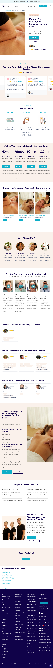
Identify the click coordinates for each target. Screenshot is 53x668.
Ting (11, 93)
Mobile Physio (17, 615)
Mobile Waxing (17, 623)
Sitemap (3, 612)
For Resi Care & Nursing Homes (31, 611)
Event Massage (17, 629)
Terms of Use (19, 665)
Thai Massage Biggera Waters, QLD (8, 571)
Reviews (3, 601)
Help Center (4, 619)
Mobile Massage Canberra (31, 627)
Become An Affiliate (6, 607)
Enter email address (43, 598)
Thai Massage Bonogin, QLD (7, 577)
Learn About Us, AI (5, 613)
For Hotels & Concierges (31, 596)
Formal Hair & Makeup (31, 638)
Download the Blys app (6, 598)
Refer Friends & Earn (6, 606)
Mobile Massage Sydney (31, 617)
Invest (3, 610)
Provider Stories (30, 650)
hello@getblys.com (42, 616)
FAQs (3, 620)
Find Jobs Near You (30, 633)
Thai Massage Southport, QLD (7, 574)
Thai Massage (17, 607)
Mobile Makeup (17, 621)
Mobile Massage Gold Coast (32, 625)
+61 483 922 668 (42, 617)
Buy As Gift (34, 41)
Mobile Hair (17, 620)
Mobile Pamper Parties (19, 627)
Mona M (10, 329)
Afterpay (3, 622)
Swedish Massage (18, 596)
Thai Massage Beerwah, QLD (7, 583)
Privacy (3, 630)
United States (4, 649)
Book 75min (18, 166)
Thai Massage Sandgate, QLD (7, 585)
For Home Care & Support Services (32, 605)
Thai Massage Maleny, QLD (7, 580)
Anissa (9, 355)
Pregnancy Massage (18, 602)
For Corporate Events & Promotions (31, 602)
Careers (3, 609)
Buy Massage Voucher (19, 634)
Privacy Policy (45, 608)
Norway (3, 659)
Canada (3, 652)
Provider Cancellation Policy (7, 634)
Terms (3, 628)
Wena (32, 89)
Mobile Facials (17, 616)
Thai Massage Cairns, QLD (7, 575)
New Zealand (4, 648)
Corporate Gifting (18, 641)
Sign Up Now (32, 537)
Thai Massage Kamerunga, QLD (8, 582)
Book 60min (6, 166)
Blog (3, 604)
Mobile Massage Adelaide (31, 624)
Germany (4, 654)
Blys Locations (8, 10)
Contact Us (4, 641)
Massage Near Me (30, 630)
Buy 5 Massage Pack (18, 638)
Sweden (3, 657)
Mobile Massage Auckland (31, 628)
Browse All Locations (6, 588)
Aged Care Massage (18, 613)
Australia (3, 646)
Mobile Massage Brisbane (31, 620)
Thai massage (5, 422)
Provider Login (5, 639)
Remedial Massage (18, 599)
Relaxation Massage (18, 598)
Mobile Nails (17, 618)
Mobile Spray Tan (18, 626)
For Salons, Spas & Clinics (32, 599)
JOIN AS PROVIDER (6, 596)
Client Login (4, 638)
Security (3, 627)
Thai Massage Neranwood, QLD (8, 578)
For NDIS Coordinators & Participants (31, 608)
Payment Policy (5, 631)
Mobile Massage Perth (31, 622)
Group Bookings (18, 609)
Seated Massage (17, 610)
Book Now (34, 37)
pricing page (30, 175)
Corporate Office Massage (19, 612)
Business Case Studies (31, 652)
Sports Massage (17, 601)
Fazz (9, 385)
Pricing (3, 624)
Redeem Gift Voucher (18, 636)
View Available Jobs (33, 540)
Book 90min (31, 166)
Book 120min (43, 166)
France (3, 656)
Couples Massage (18, 604)
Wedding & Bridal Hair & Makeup (31, 642)
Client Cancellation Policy (6, 633)
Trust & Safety (4, 625)
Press (3, 602)
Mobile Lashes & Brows (19, 624)
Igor (26, 385)
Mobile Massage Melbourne (32, 619)
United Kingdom (5, 651)
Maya (42, 385)
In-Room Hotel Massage (19, 606)
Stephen (43, 355)
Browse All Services (26, 226)
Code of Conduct (5, 636)
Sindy (26, 355)
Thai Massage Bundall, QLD (7, 572)
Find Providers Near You (31, 631)
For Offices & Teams (30, 598)
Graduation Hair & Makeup (32, 640)
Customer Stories (30, 649)
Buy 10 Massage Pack (19, 639)
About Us (4, 599)
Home (3, 10)
